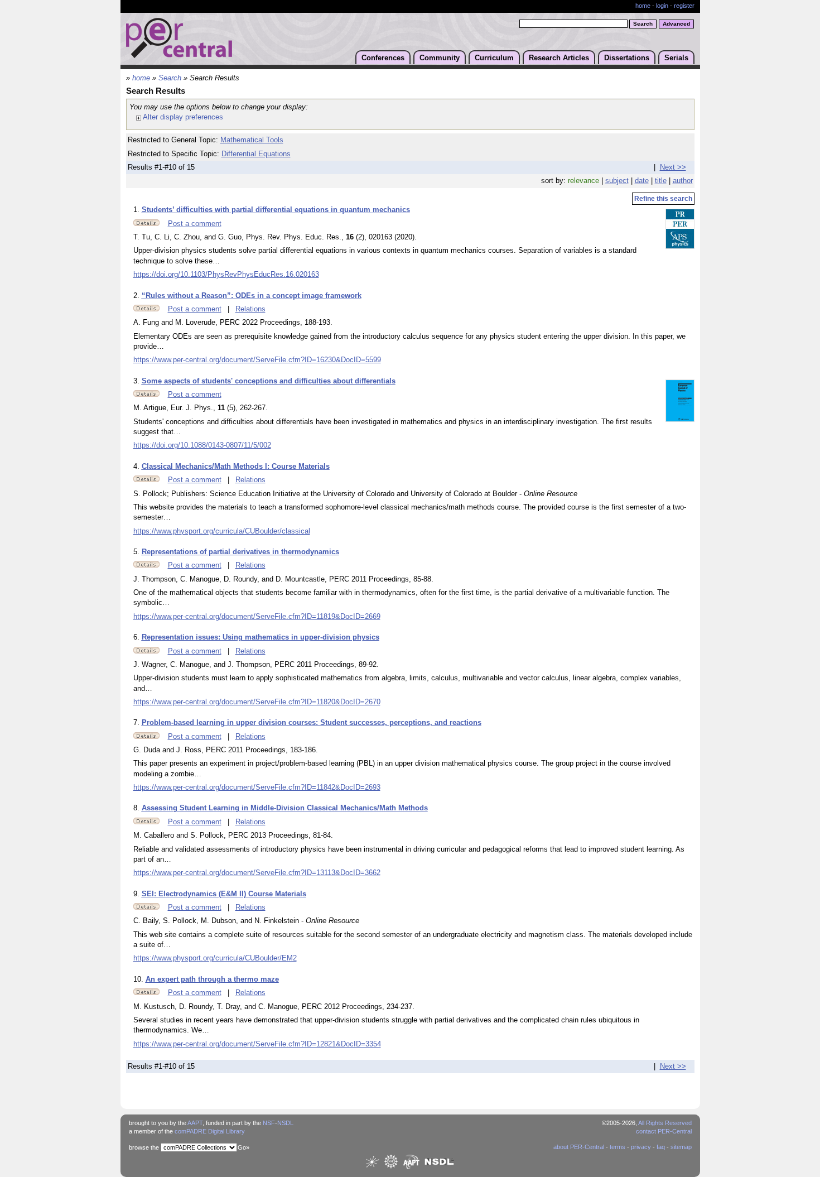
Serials (676, 58)
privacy (641, 1147)
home (642, 5)
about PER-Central (578, 1147)
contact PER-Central (664, 1131)
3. (137, 381)
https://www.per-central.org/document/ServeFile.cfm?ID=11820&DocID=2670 (256, 702)
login (662, 5)
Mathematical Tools (251, 140)
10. (139, 979)
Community (439, 58)
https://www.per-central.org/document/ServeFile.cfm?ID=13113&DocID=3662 (256, 873)
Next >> (673, 167)
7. (137, 723)
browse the (144, 1147)
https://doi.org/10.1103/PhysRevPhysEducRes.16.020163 (226, 274)
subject (617, 181)
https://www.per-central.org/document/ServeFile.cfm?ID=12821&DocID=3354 (257, 1044)
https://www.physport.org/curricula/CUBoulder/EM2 (215, 958)
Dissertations (626, 58)
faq (661, 1147)
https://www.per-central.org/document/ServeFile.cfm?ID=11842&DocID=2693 (256, 787)
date (642, 181)
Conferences (382, 58)
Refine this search (663, 199)
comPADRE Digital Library (210, 1131)
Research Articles (559, 58)
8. (137, 808)
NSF (269, 1123)
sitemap (681, 1147)
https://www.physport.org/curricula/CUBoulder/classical (221, 531)
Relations (250, 309)
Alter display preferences (182, 117)
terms (617, 1147)
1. (137, 210)
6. (137, 637)
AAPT (194, 1123)
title (661, 181)
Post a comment (194, 224)
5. (137, 552)
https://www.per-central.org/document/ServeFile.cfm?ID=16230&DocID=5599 (257, 360)
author (683, 181)
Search (169, 78)
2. (137, 296)
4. (137, 466)
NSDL (285, 1123)
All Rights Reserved (665, 1123)
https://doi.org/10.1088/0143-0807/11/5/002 (202, 445)
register (684, 5)
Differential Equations (256, 154)
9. (137, 894)
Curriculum (494, 58)
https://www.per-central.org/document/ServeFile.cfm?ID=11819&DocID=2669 (256, 617)
